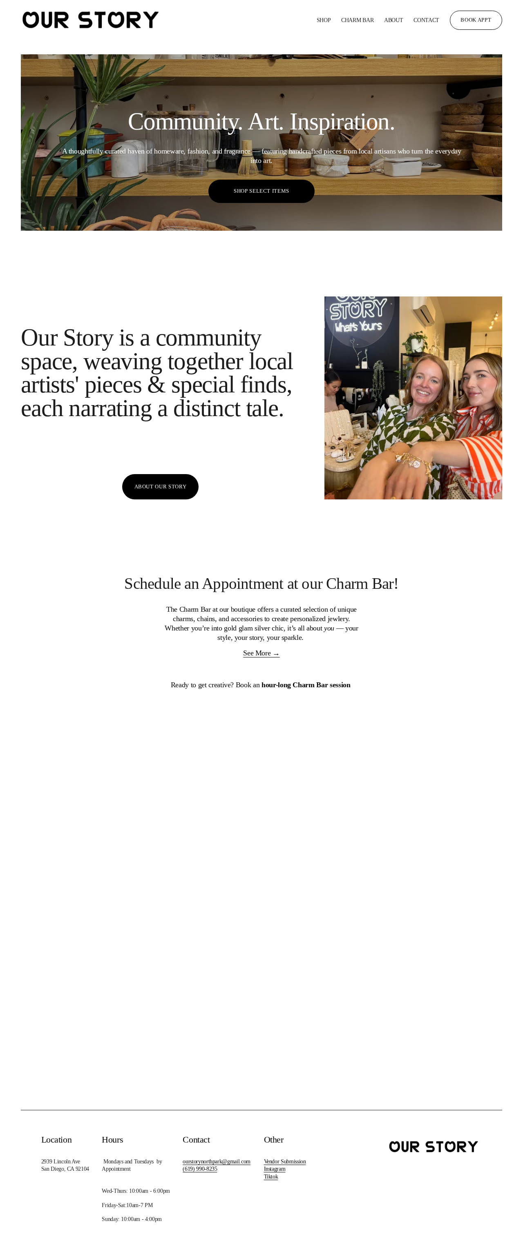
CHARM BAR (357, 20)
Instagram (275, 1168)
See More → (261, 653)
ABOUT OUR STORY (160, 487)
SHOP (324, 20)
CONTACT (426, 20)
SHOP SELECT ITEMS (261, 191)
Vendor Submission (285, 1161)
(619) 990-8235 (200, 1168)
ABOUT (393, 20)
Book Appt (475, 20)
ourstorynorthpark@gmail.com (216, 1161)
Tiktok (271, 1176)
